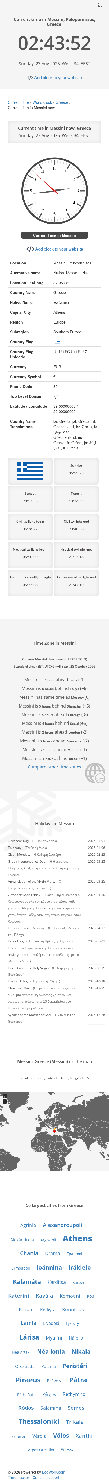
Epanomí (74, 1253)
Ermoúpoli (21, 1268)
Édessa (68, 1450)
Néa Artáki (21, 1352)
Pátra (78, 1379)
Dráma (52, 1253)
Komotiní (70, 1296)
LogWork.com (53, 1472)
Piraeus (28, 1379)
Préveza (54, 1381)
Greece (62, 102)
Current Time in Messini (54, 235)
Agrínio (28, 1225)
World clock (42, 102)
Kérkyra (48, 1310)
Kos (90, 1296)
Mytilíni (54, 1337)
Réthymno (74, 1394)
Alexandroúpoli (62, 1225)
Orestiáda (25, 1366)
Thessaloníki (39, 1421)
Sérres (76, 1407)
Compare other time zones (54, 767)
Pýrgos (49, 1394)
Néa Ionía (51, 1351)
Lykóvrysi (74, 1323)
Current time (18, 102)
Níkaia (80, 1351)
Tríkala (75, 1421)
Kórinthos (73, 1309)
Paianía (48, 1366)
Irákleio (80, 1267)
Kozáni (26, 1309)
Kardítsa (57, 1282)
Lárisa (29, 1336)
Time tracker (18, 1477)
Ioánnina (49, 1267)
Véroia (39, 1436)
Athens (77, 1238)
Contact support (46, 1477)
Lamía (29, 1322)
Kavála (44, 1295)
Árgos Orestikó (41, 1449)
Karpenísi (80, 1282)
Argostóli (48, 1239)
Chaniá (29, 1253)
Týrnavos (18, 1436)
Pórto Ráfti (26, 1394)
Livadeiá (51, 1323)
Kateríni (18, 1295)
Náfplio (76, 1338)
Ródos (26, 1407)
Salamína (50, 1408)
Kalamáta (27, 1281)
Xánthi (84, 1435)
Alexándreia (22, 1240)
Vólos (61, 1435)
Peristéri (75, 1366)
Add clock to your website (58, 78)
